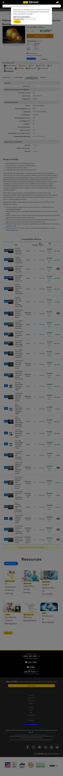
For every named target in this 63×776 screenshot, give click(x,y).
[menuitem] (3, 2)
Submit (17, 22)
